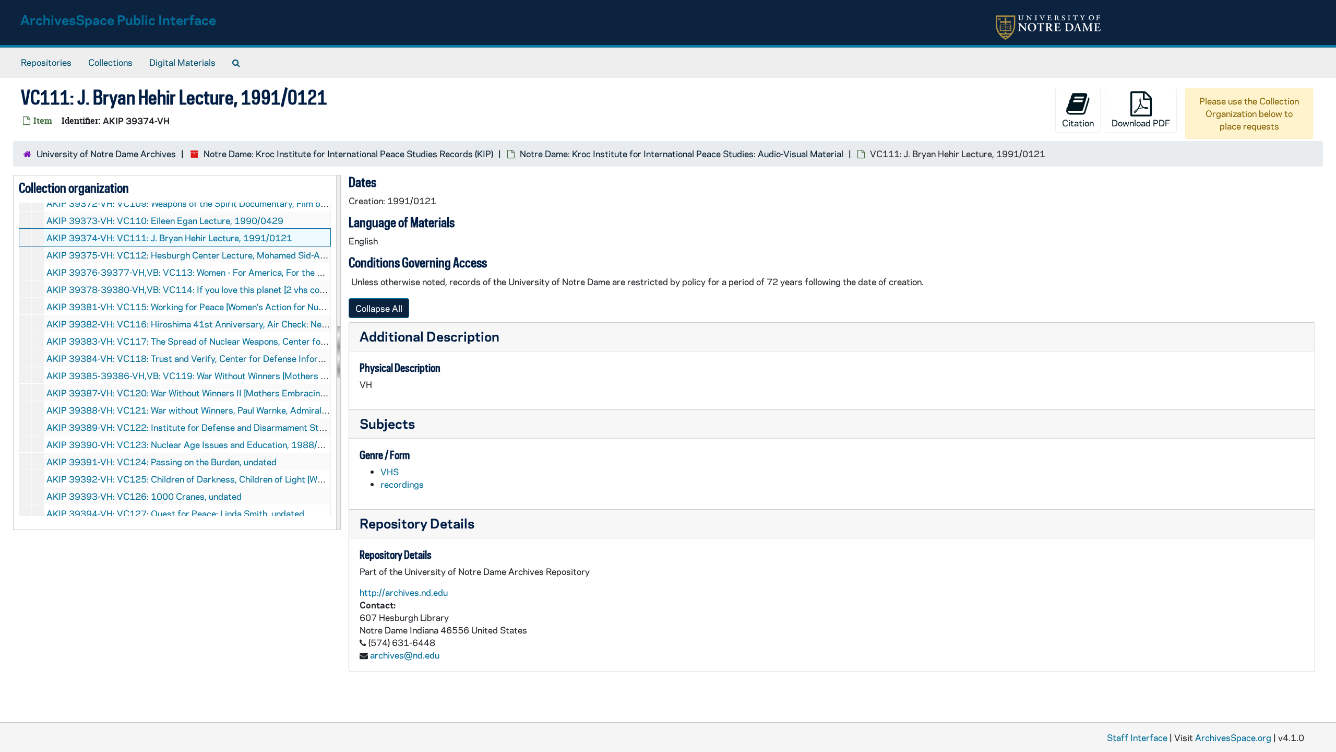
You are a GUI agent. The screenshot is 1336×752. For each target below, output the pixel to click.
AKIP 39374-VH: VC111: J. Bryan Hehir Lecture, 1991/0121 (169, 237)
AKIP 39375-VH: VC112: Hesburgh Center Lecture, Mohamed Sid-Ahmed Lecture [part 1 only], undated (253, 255)
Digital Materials (182, 62)
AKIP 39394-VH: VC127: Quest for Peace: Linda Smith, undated (175, 513)
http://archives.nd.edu (404, 592)
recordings (402, 484)
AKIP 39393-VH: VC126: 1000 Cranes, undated (144, 496)
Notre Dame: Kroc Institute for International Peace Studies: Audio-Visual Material (681, 153)
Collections (110, 62)
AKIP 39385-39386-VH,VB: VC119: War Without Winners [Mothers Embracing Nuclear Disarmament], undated (269, 375)
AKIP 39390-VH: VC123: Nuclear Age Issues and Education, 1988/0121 (193, 444)
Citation (1078, 122)
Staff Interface (1137, 737)
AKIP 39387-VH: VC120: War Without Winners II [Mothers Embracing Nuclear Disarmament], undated (249, 392)
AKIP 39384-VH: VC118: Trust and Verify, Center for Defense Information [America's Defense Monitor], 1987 (266, 358)
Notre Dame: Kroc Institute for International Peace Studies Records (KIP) (348, 153)
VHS (389, 471)
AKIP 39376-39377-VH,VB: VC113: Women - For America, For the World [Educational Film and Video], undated (268, 272)
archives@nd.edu (404, 655)
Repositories (46, 62)
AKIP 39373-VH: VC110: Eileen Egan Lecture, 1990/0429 (164, 220)
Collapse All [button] (378, 308)
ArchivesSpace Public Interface (118, 19)
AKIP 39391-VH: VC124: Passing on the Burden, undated (161, 461)
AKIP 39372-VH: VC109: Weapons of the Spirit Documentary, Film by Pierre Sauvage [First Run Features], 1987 (271, 203)
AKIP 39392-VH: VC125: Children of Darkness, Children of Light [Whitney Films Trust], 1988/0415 (245, 479)
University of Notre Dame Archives (106, 153)
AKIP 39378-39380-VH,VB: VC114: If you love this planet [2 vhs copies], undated (210, 289)
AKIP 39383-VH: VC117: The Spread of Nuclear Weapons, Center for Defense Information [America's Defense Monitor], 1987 (298, 341)
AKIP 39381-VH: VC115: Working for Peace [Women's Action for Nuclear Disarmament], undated (239, 306)
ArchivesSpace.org (1233, 737)
